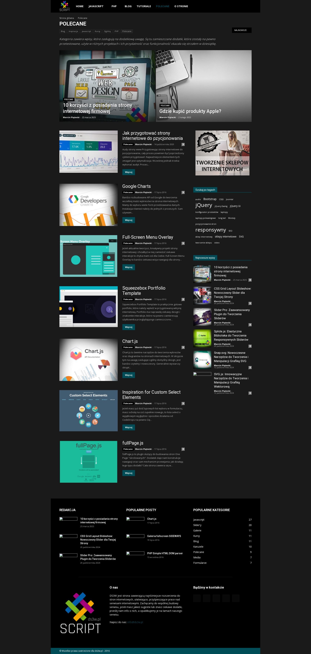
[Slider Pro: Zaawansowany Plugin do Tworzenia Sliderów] (202, 317)
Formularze (200, 562)
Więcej (128, 172)
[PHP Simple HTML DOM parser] (135, 558)
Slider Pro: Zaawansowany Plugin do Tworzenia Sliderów (232, 314)
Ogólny (107, 31)
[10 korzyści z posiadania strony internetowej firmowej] (107, 91)
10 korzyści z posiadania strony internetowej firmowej (230, 271)
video (217, 242)
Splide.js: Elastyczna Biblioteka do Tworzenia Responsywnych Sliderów (231, 335)
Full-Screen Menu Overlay (147, 237)
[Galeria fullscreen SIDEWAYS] (135, 540)
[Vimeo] (226, 598)
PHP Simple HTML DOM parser (165, 553)
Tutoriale (144, 6)
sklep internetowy (203, 236)
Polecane (162, 6)
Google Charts (136, 186)
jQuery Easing (221, 206)
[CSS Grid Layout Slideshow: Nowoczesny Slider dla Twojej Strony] (202, 296)
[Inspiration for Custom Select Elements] (88, 411)
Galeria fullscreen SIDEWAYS (164, 536)
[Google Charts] (88, 205)
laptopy (224, 212)
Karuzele (198, 546)
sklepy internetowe (225, 236)
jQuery (203, 205)
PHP (114, 6)
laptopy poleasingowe (205, 218)
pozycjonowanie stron (205, 224)
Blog (128, 6)
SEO (230, 231)
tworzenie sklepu (203, 242)
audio (198, 199)
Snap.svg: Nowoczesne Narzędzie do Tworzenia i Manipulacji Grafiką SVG (231, 357)
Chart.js (130, 341)
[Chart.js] (88, 360)
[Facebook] (206, 598)
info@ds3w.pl (135, 622)
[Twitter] (216, 598)
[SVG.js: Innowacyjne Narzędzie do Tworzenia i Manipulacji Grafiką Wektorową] (202, 381)
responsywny (210, 230)
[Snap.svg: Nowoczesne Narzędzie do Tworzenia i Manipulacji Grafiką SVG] (202, 360)
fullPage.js (132, 443)
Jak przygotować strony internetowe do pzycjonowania (152, 136)
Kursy (97, 31)
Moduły (231, 218)
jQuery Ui (235, 206)
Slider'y (197, 525)
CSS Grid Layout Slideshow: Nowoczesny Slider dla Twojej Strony (232, 293)
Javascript (96, 6)
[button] (247, 6)
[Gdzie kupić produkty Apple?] (204, 88)
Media (196, 557)
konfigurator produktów (206, 212)
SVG (241, 236)
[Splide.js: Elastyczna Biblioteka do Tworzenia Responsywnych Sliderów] (202, 338)
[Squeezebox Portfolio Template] (88, 306)
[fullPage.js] (88, 461)
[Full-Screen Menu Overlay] (88, 256)
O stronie (181, 6)
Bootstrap (210, 199)
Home (80, 6)
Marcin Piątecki (71, 117)
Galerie (197, 530)
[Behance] (196, 598)
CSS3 (221, 199)
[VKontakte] (235, 598)
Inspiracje (73, 31)
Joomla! (229, 199)
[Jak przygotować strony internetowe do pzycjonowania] (88, 152)
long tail (222, 218)
